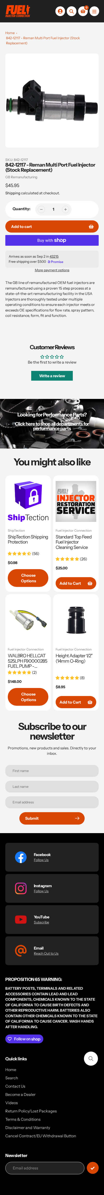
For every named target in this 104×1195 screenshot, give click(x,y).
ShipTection (16, 530)
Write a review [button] (52, 375)
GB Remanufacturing (21, 177)
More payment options (52, 270)
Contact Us (15, 1086)
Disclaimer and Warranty (27, 1127)
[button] (91, 1059)
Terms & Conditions (23, 1119)
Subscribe (41, 922)
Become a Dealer (20, 1094)
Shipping (12, 193)
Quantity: (21, 208)
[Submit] (93, 1168)
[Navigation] (94, 11)
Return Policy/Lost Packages (31, 1111)
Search (11, 1077)
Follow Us (41, 860)
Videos (11, 1102)
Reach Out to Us (46, 953)
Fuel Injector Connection (74, 530)
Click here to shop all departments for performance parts (52, 426)
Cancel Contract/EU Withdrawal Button (40, 1135)
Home (10, 33)
